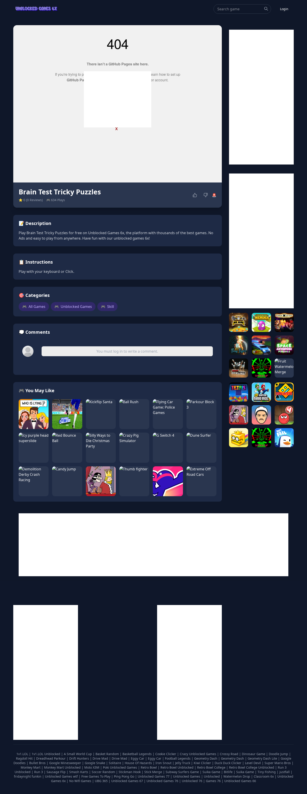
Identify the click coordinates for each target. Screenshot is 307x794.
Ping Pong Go (124, 776)
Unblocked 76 (192, 781)
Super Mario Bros (278, 763)
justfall (285, 772)
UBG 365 (101, 781)
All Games (33, 306)
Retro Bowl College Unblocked (252, 767)
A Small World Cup (78, 754)
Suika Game (211, 772)
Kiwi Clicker (203, 763)
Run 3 (39, 772)
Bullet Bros (38, 763)
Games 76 (213, 781)
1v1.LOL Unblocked (46, 754)
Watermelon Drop (237, 776)
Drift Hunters (79, 758)
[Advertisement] (117, 99)
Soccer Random (104, 772)
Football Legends (178, 758)
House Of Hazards (139, 763)
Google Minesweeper (65, 763)
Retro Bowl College (211, 767)
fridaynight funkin (28, 776)
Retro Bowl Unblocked (177, 767)
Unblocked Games (73, 306)
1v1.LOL (22, 754)
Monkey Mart (31, 767)
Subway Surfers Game (183, 772)
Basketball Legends (137, 754)
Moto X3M (92, 767)
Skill (107, 306)
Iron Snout (164, 763)
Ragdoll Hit (24, 758)
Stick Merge (153, 772)
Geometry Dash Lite (263, 758)
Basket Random (108, 754)
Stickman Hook (130, 772)
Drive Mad (101, 758)
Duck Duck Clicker (228, 763)
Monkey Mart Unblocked (63, 767)
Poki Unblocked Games (120, 767)
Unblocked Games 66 (240, 781)
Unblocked (212, 776)
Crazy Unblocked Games (198, 754)
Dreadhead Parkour (51, 758)
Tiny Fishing (267, 772)
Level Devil (253, 763)
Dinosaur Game (254, 754)
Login (284, 9)
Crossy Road (229, 754)
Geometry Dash (206, 758)
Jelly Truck (183, 763)
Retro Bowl (149, 767)
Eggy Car (138, 758)
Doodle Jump (279, 754)
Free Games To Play (96, 776)
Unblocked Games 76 (162, 781)
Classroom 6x (264, 776)
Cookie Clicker (166, 754)
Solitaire (115, 763)
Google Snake (95, 763)
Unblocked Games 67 (127, 781)
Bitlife (229, 772)
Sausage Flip (57, 772)
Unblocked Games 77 (154, 776)
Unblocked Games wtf (62, 776)
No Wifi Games (80, 781)
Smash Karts (79, 772)
